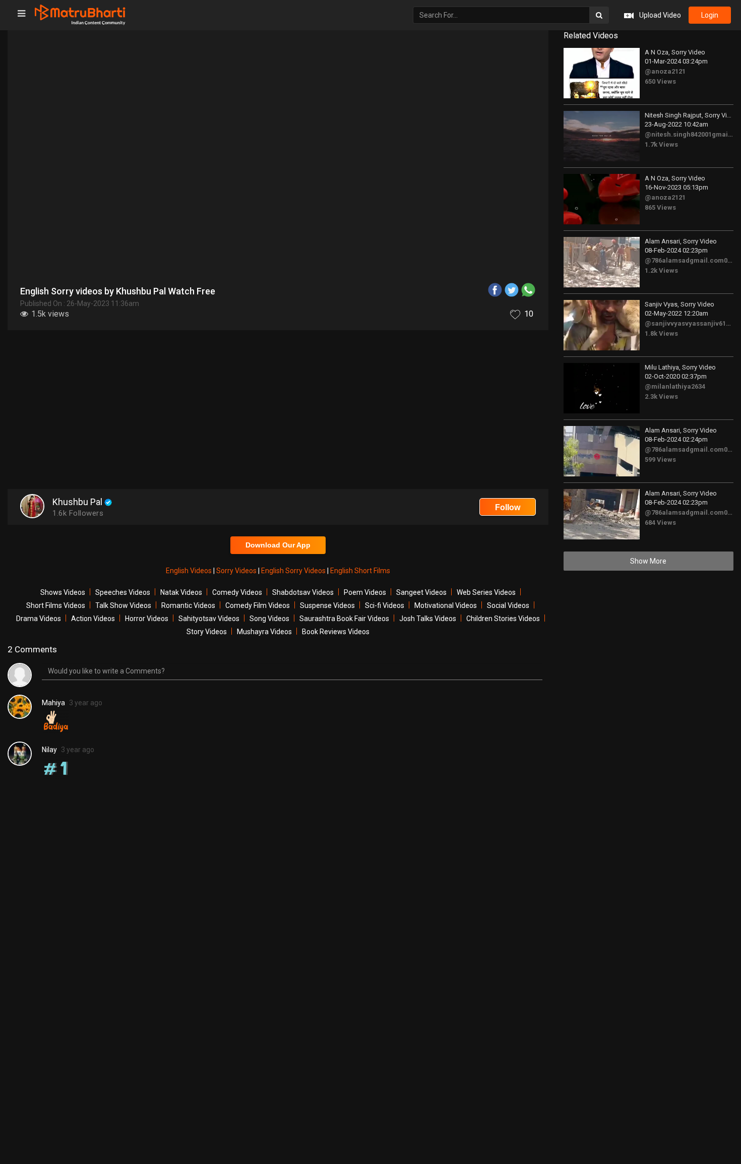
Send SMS (421, 233)
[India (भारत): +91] (292, 234)
